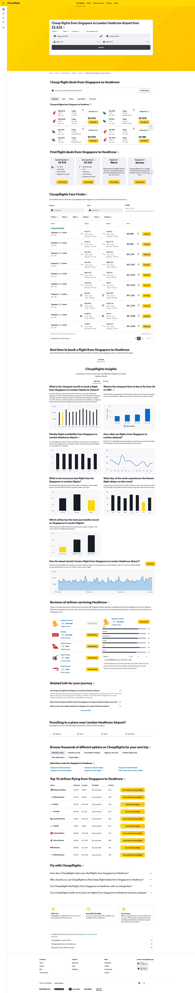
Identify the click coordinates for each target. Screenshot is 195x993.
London (80, 73)
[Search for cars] (3, 18)
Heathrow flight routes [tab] (130, 752)
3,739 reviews (65, 661)
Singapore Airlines (67, 620)
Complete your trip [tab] (74, 752)
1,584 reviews (65, 626)
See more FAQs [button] (86, 710)
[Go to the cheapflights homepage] (14, 3)
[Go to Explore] (3, 22)
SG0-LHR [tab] (97, 381)
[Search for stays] (3, 14)
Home (51, 73)
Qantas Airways (66, 643)
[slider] (153, 211)
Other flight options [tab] (58, 757)
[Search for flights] (3, 9)
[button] (3, 3)
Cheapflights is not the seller (61, 940)
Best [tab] (63, 99)
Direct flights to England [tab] (92, 752)
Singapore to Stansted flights (127, 767)
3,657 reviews (65, 638)
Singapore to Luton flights (92, 770)
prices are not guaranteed (90, 934)
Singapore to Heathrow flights (60, 767)
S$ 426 (57, 27)
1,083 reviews (65, 649)
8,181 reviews (65, 672)
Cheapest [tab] (55, 99)
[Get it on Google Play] (142, 963)
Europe (57, 73)
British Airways (65, 666)
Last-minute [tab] (81, 99)
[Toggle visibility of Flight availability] (129, 426)
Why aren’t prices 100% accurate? (63, 948)
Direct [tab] (71, 99)
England (74, 73)
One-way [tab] (93, 99)
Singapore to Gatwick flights (93, 767)
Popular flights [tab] (73, 757)
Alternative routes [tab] (58, 752)
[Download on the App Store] (142, 968)
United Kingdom (65, 73)
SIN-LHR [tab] (101, 359)
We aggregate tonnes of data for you (63, 944)
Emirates (63, 632)
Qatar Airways (65, 655)
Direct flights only (92, 31)
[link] (62, 182)
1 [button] (138, 338)
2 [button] (142, 338)
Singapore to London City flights (61, 770)
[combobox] (56, 31)
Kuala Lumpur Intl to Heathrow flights (130, 770)
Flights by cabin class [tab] (111, 752)
